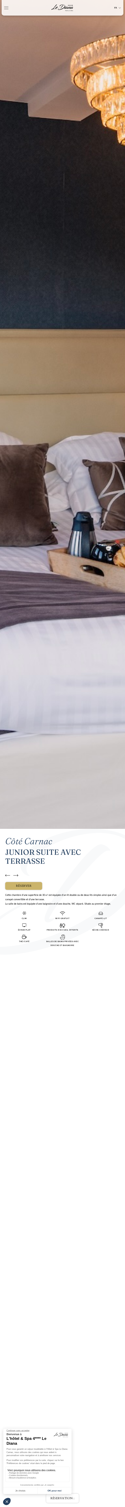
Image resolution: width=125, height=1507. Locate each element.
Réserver (23, 886)
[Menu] (6, 8)
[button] (62, 1498)
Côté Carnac (28, 841)
